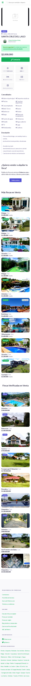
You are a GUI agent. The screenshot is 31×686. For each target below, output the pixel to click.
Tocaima (15, 676)
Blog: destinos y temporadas (9, 623)
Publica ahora (16, 180)
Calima (17, 666)
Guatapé (23, 672)
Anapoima (8, 650)
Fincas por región (6, 620)
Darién (24, 669)
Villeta (9, 657)
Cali (13, 657)
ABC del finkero (6, 629)
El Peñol (20, 676)
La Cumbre (12, 666)
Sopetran (20, 660)
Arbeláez (10, 676)
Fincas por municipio (7, 617)
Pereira (3, 650)
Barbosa (27, 650)
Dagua (23, 657)
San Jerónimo (20, 650)
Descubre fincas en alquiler (9, 614)
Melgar (2, 654)
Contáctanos (5, 594)
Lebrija (28, 669)
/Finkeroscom (7, 639)
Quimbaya (14, 660)
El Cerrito (22, 666)
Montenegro (17, 657)
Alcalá (13, 672)
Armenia (9, 660)
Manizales (13, 650)
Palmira (12, 663)
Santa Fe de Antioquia (23, 654)
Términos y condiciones (8, 604)
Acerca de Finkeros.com (8, 601)
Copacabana (14, 654)
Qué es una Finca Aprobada (9, 626)
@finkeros (6, 642)
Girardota (3, 660)
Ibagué (18, 672)
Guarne (28, 672)
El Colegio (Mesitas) (16, 669)
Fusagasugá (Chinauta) (20, 663)
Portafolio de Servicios (8, 598)
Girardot (7, 654)
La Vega (7, 663)
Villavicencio (4, 657)
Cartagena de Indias (6, 672)
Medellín (6, 666)
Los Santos (4, 676)
